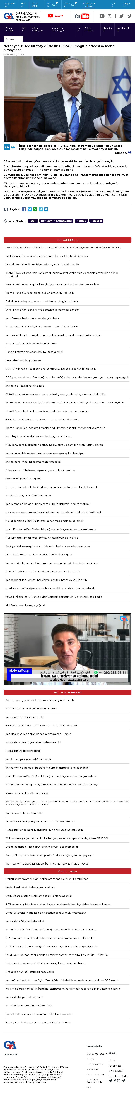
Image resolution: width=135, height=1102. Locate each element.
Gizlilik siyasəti (116, 1071)
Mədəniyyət (107, 29)
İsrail (33, 220)
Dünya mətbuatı (89, 29)
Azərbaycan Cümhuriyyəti (58, 29)
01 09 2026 (35, 4)
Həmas (81, 220)
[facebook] (115, 16)
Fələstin (96, 220)
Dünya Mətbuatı (95, 1064)
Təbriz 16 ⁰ (70, 4)
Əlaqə (23, 4)
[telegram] (128, 16)
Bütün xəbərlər (9, 29)
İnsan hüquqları (123, 29)
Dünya (24, 29)
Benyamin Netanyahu (56, 220)
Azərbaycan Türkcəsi (89, 4)
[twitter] (121, 16)
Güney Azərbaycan (37, 29)
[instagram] (109, 16)
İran (79, 29)
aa (13, 147)
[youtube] (82, 16)
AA (6, 147)
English (127, 4)
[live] (55, 16)
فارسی (113, 4)
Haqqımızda (10, 4)
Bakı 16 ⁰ (52, 4)
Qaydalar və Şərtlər (118, 1076)
